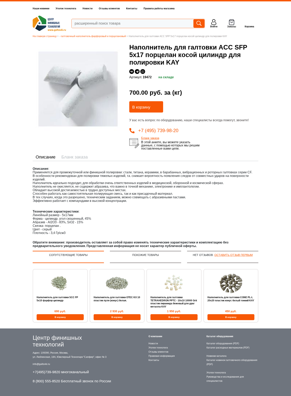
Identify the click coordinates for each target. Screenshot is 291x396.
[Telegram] (137, 71)
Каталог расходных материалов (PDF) (227, 347)
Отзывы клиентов (109, 8)
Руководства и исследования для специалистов (225, 378)
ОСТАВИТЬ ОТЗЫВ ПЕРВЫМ (233, 255)
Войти (213, 26)
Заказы (231, 26)
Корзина (249, 26)
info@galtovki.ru (41, 364)
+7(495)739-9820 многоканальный (61, 372)
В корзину (141, 107)
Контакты (131, 8)
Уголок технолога (66, 8)
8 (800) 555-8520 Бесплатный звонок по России (72, 381)
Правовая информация (161, 356)
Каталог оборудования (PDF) (222, 343)
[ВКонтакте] (131, 71)
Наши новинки (41, 8)
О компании (155, 336)
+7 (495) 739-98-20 (158, 130)
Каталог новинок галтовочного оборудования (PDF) (231, 362)
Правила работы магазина (159, 8)
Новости (87, 8)
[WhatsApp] (142, 71)
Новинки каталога (216, 356)
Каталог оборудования (219, 336)
